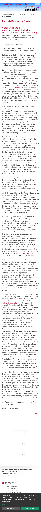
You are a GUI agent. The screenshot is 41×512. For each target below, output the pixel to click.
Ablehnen (10, 509)
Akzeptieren (29, 509)
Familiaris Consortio (9, 163)
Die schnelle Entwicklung (11, 87)
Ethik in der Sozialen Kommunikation (18, 302)
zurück (35, 413)
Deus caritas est (28, 398)
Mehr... (4, 504)
